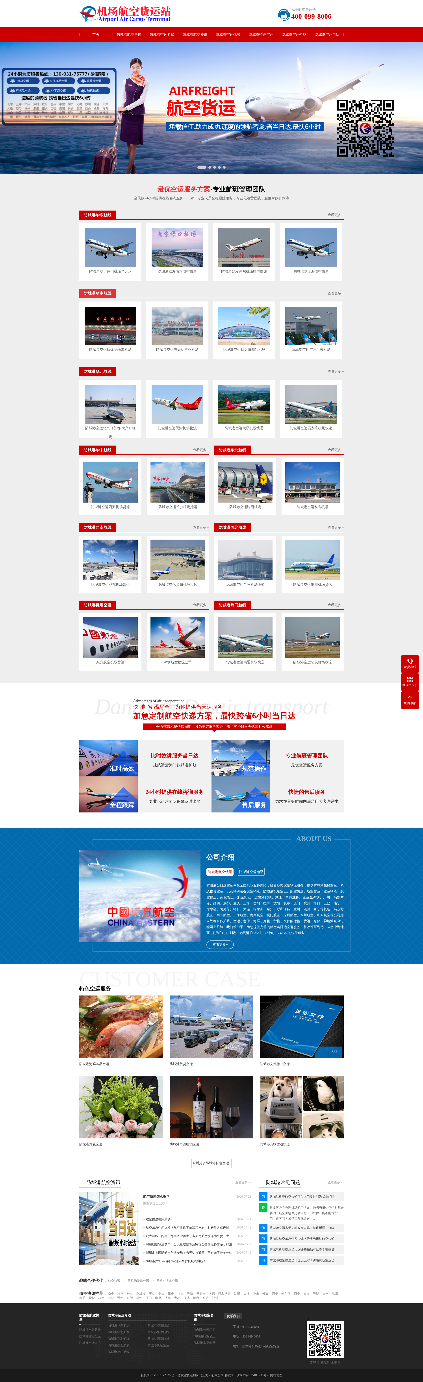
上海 (180, 1293)
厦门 (149, 1298)
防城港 (141, 1293)
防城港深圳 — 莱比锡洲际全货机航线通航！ (176, 1261)
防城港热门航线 (119, 1352)
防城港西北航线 (119, 1345)
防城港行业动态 (204, 1336)
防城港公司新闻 (204, 1329)
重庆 (171, 1293)
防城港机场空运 (158, 1345)
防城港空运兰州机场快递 (245, 584)
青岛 (177, 1298)
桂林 (130, 1293)
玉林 (152, 1293)
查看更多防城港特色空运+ (212, 1163)
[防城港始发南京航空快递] (177, 247)
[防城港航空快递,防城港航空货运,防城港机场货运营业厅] (128, 14)
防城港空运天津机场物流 (177, 428)
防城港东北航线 (119, 1338)
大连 (246, 1293)
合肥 (130, 1298)
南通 (82, 1298)
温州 (120, 1298)
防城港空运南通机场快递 (245, 662)
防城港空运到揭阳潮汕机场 (244, 350)
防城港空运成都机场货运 (110, 584)
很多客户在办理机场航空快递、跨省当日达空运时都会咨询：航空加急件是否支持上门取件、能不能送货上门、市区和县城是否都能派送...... (307, 1213)
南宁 (111, 1293)
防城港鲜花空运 (90, 1144)
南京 (306, 1293)
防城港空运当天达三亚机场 (177, 350)
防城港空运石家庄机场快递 (311, 428)
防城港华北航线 (119, 1332)
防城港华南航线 (158, 1325)
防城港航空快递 (129, 34)
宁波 (111, 1298)
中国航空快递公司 (165, 1280)
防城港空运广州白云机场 (311, 350)
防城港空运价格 (294, 34)
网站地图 (276, 1375)
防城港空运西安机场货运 (110, 507)
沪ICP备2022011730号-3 (253, 1375)
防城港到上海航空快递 (311, 271)
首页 (95, 34)
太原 (212, 1293)
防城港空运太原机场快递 (244, 428)
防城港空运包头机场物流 (312, 662)
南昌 (158, 1298)
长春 (265, 1293)
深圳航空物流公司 (178, 662)
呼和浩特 (224, 1293)
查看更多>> (243, 1182)
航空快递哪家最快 (158, 1219)
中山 (256, 1293)
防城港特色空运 (261, 34)
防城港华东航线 (119, 1325)
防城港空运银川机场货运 (312, 584)
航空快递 (114, 1280)
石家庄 (201, 1293)
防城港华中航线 (158, 1332)
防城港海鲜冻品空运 (94, 1064)
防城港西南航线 (158, 1338)
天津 (190, 1293)
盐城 (92, 1298)
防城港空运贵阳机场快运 (177, 584)
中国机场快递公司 (136, 1280)
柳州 (120, 1293)
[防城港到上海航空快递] (311, 247)
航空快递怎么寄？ (156, 1196)
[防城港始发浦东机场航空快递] (244, 247)
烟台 (196, 1298)
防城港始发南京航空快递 (177, 271)
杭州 (101, 1298)
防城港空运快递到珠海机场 (110, 350)
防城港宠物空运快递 (275, 1144)
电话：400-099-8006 (246, 1336)
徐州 (325, 1293)
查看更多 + (336, 215)
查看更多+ (220, 944)
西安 (275, 1293)
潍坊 (205, 1298)
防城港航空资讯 (195, 34)
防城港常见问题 (204, 1343)
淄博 (187, 1298)
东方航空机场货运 (110, 662)
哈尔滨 (286, 1293)
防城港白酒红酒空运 (184, 1144)
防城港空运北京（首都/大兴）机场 (110, 429)
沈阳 (237, 1293)
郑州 (215, 1298)
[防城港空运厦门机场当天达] (110, 247)
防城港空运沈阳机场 (245, 507)
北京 (161, 1293)
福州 (139, 1298)
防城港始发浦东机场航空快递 (244, 271)
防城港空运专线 (162, 34)
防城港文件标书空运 (275, 1064)
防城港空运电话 (327, 34)
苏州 (335, 1293)
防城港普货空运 (181, 1064)
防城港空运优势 (228, 34)
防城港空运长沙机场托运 (177, 507)
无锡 (316, 1293)
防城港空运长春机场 (312, 507)
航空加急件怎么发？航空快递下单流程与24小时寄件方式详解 (187, 1227)
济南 (168, 1298)
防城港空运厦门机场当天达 (110, 271)
